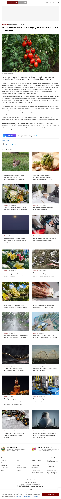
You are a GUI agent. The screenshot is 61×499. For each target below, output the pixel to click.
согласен (51, 494)
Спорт (2, 470)
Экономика (4, 465)
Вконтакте (47, 3)
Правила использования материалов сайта (53, 469)
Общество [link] (6, 173)
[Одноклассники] (9, 144)
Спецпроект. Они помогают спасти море (52, 461)
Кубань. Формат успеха (37, 472)
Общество (3, 460)
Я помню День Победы (52, 457)
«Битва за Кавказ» (36, 460)
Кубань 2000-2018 (35, 470)
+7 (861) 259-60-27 (23, 486)
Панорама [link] (35, 173)
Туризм (18, 465)
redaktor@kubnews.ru (37, 486)
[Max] (15, 144)
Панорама (5, 24)
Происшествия (4, 467)
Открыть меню (2, 2)
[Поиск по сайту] (58, 2)
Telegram (54, 3)
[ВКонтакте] (6, 144)
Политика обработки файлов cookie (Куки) (52, 473)
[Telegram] (12, 144)
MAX (35, 136)
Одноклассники (50, 3)
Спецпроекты (34, 467)
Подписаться (11, 135)
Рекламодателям (51, 466)
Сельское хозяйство (21, 467)
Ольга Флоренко (22, 24)
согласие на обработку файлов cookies (27, 496)
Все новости (4, 457)
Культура (19, 457)
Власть (3, 462)
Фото (18, 460)
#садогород (5, 140)
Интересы (19, 470)
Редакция (49, 464)
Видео (18, 462)
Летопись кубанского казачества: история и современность (36, 464)
